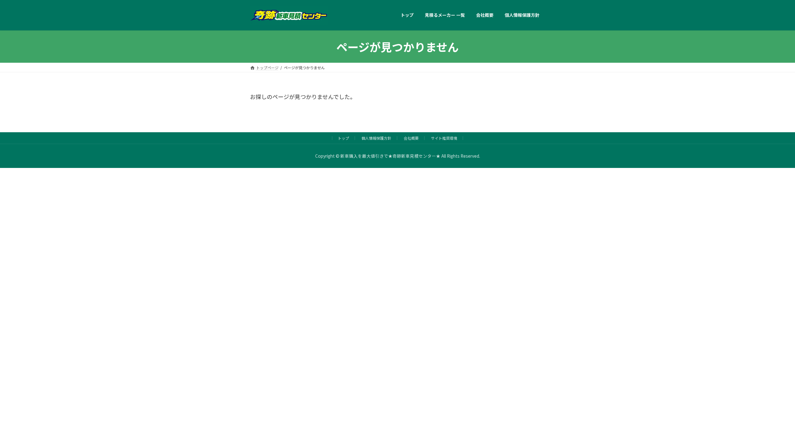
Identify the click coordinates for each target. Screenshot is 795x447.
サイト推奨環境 (444, 138)
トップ (343, 138)
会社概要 (411, 138)
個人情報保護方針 (376, 138)
